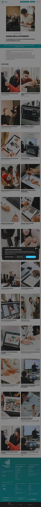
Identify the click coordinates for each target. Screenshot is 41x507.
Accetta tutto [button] (31, 256)
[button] (9, 256)
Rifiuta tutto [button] (20, 256)
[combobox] (35, 248)
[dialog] (20, 253)
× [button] (37, 248)
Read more (14, 254)
